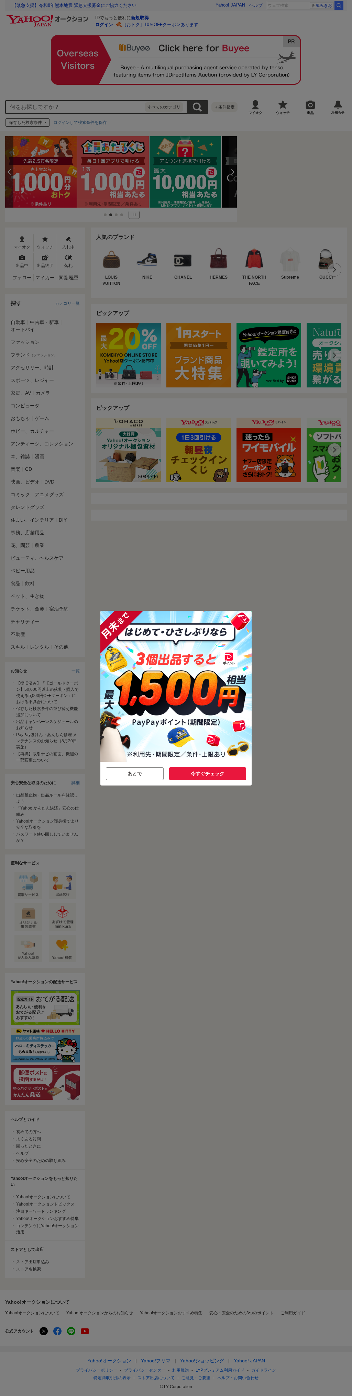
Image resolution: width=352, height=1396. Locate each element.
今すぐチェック (207, 773)
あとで (135, 773)
